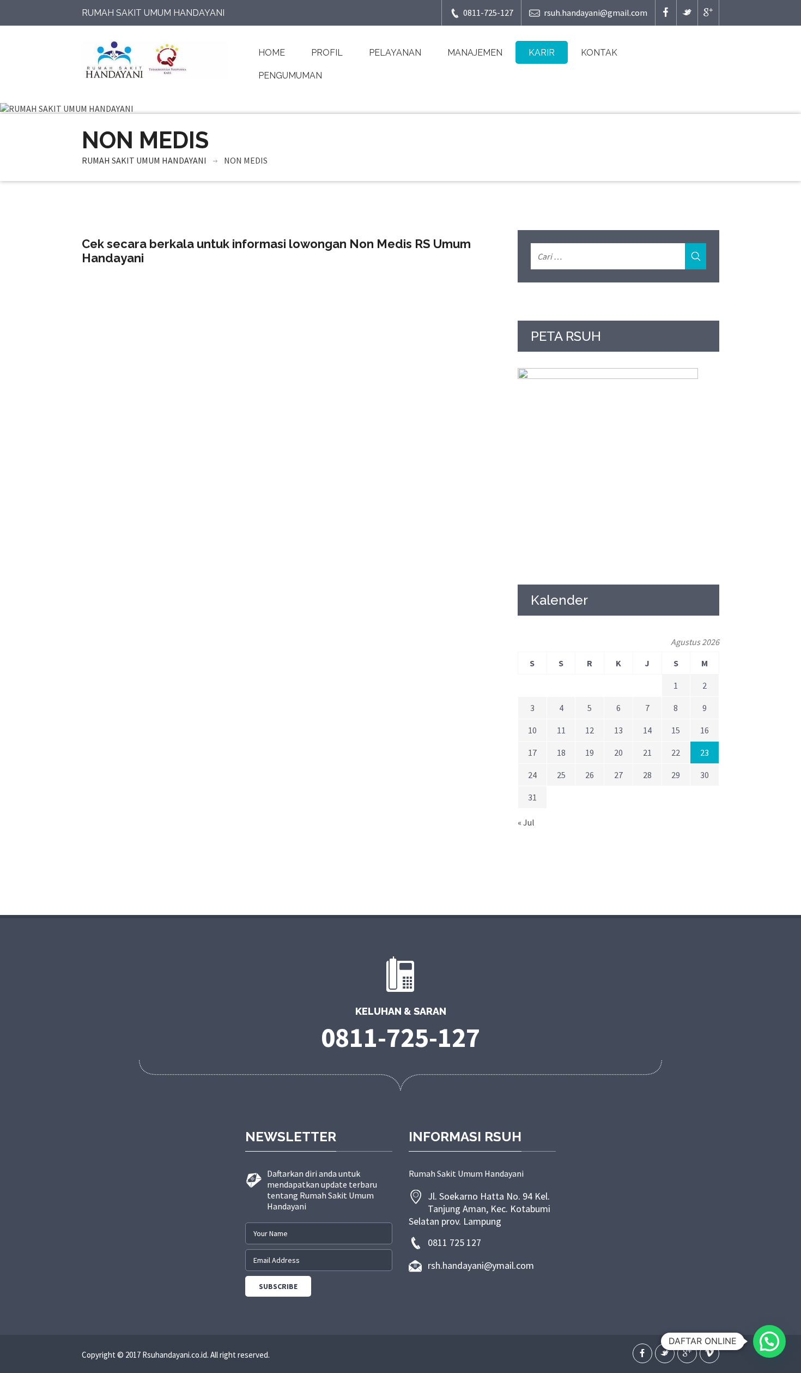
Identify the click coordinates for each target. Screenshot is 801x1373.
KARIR (542, 52)
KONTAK (599, 52)
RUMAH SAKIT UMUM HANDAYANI (144, 160)
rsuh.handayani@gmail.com (595, 12)
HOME (271, 52)
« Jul (526, 822)
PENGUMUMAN (290, 75)
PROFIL (327, 52)
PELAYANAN (395, 52)
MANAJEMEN (474, 52)
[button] (769, 1341)
